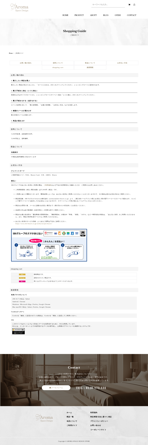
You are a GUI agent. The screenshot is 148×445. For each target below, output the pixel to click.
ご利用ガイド (72, 425)
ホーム (69, 412)
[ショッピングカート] (129, 3)
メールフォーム (57, 388)
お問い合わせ (95, 425)
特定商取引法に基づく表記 (101, 417)
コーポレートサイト (98, 430)
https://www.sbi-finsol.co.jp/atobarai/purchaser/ (33, 223)
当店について (72, 421)
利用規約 (94, 412)
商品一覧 (70, 417)
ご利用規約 (48, 185)
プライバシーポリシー (99, 421)
